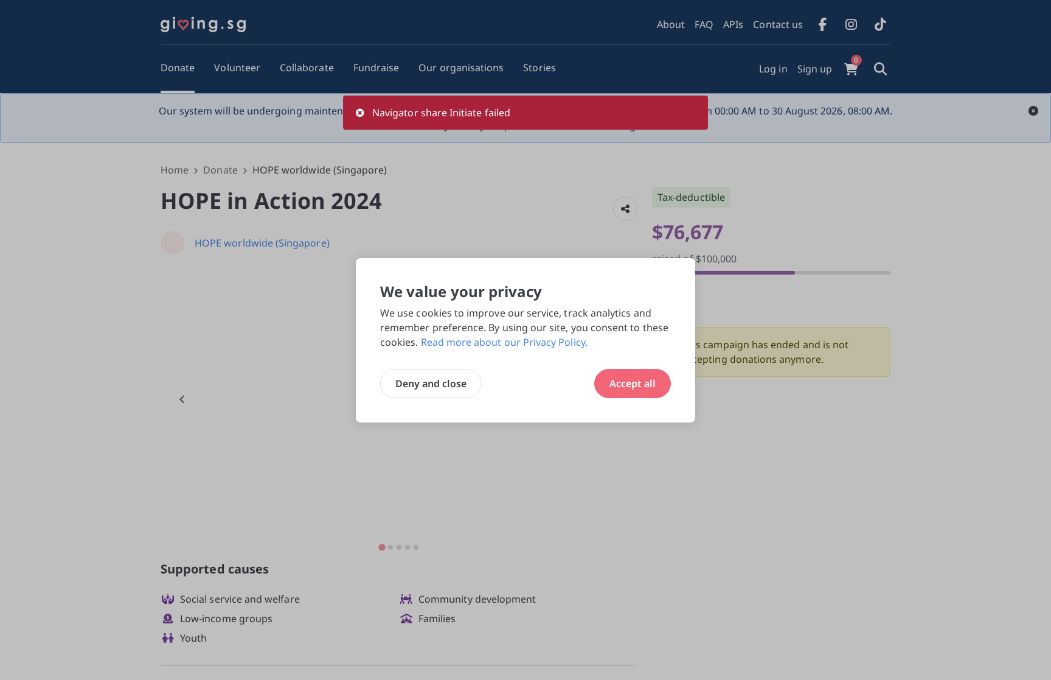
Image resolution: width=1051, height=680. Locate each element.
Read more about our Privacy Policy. (504, 342)
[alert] (525, 113)
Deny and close (431, 383)
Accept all (632, 383)
